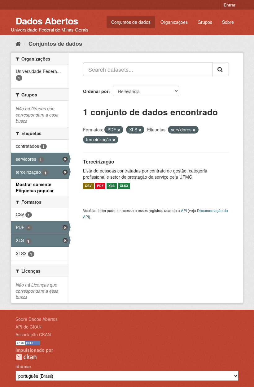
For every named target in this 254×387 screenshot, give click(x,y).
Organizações (174, 22)
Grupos (205, 22)
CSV (88, 186)
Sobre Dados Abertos (36, 319)
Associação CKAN (33, 334)
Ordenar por (95, 91)
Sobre (228, 22)
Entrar (229, 5)
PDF (100, 186)
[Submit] (220, 69)
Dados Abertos (46, 20)
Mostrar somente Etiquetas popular (35, 187)
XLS (111, 186)
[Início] (18, 43)
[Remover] (118, 129)
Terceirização (98, 161)
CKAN (26, 357)
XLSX (124, 186)
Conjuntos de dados (131, 22)
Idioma (22, 366)
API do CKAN (28, 327)
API (184, 210)
